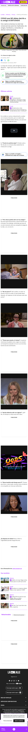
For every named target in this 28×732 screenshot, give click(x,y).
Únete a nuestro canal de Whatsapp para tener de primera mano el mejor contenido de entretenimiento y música (15, 75)
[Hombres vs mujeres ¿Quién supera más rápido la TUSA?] (5, 588)
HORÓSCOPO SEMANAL (13, 5)
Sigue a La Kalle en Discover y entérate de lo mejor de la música (14, 81)
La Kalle (3, 14)
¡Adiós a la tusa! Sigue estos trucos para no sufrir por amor (18, 580)
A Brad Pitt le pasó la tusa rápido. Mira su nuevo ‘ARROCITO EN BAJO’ (18, 598)
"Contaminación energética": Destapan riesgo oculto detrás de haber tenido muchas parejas (18, 100)
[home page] (14, 672)
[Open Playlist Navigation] (26, 729)
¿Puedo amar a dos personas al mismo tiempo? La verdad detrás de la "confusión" (18, 109)
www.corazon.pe (17, 568)
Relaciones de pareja (19, 615)
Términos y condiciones (11, 710)
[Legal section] (26, 705)
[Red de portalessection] (26, 697)
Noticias (8, 14)
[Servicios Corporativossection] (26, 701)
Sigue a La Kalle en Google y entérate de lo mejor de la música (14, 154)
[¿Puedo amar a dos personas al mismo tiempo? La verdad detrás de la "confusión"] (5, 108)
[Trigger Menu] (2, 2)
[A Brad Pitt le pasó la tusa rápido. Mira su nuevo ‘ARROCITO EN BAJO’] (5, 597)
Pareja (13, 14)
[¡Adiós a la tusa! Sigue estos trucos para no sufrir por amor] (5, 580)
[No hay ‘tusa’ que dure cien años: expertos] (5, 605)
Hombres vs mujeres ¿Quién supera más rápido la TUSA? (18, 589)
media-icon (14, 729)
